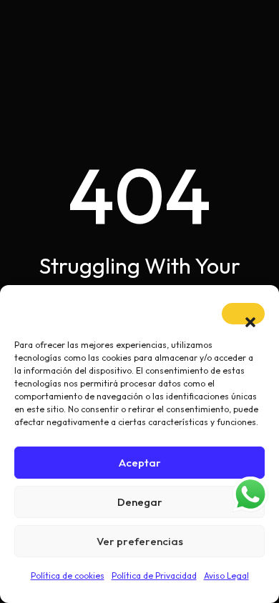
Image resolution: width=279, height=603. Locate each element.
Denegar (139, 502)
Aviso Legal (226, 575)
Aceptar (140, 462)
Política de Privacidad (154, 575)
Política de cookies (67, 575)
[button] (243, 313)
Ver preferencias (140, 541)
